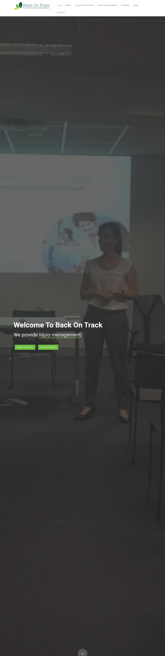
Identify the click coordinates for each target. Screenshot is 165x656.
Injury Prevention (84, 5)
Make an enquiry (25, 347)
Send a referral (48, 347)
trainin (45, 335)
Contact (61, 12)
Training (125, 5)
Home (59, 5)
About (69, 5)
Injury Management (107, 5)
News (135, 5)
